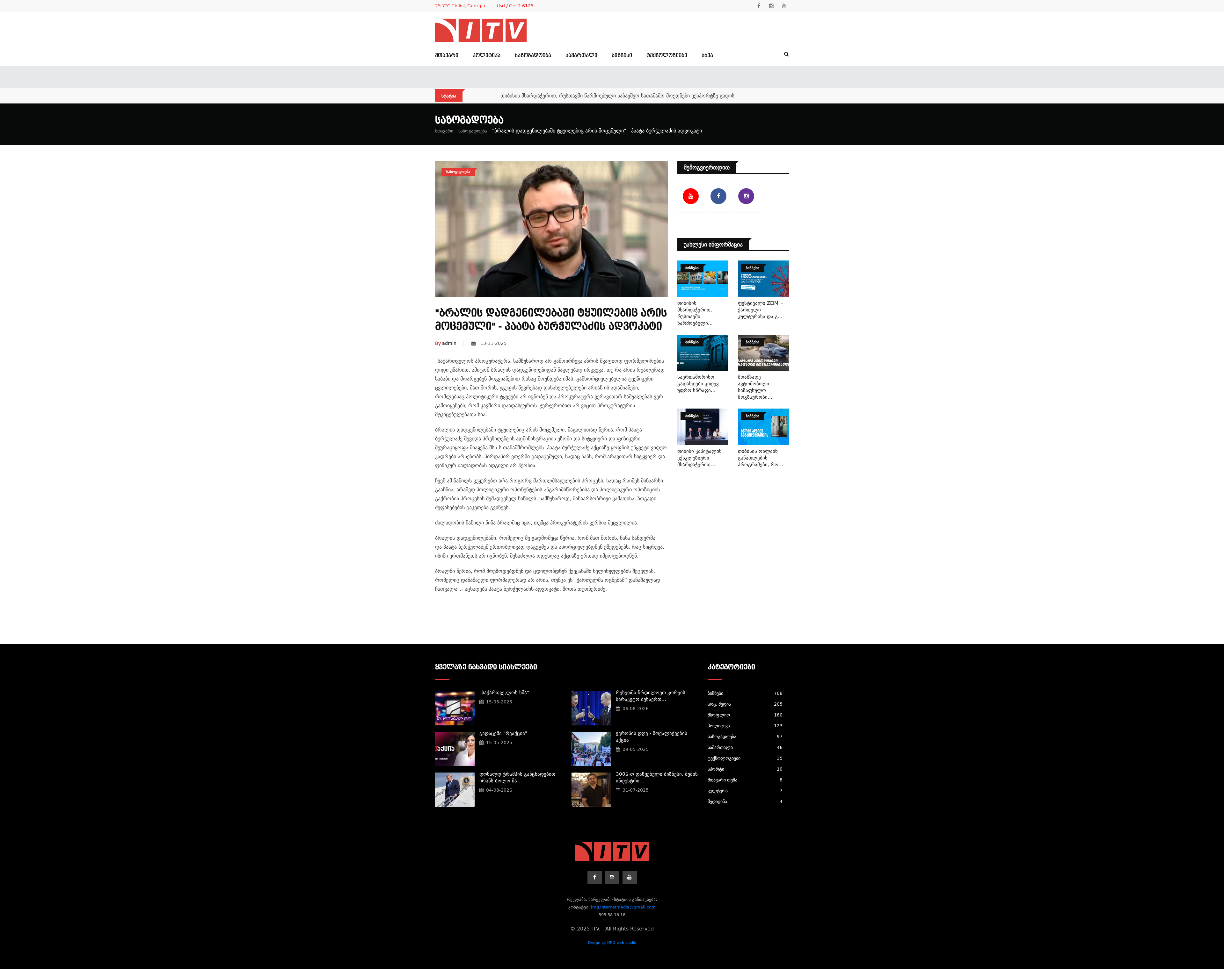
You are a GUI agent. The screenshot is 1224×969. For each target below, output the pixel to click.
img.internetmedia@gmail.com (623, 907)
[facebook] (758, 6)
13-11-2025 (493, 343)
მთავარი (446, 55)
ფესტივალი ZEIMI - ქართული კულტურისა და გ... (760, 309)
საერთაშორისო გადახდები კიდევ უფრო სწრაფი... (698, 383)
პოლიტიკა (486, 55)
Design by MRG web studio (612, 943)
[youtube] (784, 6)
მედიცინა (745, 801)
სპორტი (745, 769)
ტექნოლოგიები (666, 55)
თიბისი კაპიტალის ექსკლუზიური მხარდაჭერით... (699, 457)
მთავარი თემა (745, 779)
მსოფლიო (745, 714)
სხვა (707, 55)
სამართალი (581, 55)
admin (445, 343)
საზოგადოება (533, 55)
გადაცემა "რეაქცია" (503, 733)
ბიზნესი (622, 55)
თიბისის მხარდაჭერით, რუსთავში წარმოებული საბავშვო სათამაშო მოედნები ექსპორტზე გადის (617, 96)
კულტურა (745, 790)
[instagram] (771, 6)
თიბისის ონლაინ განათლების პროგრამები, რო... (760, 457)
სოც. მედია (745, 704)
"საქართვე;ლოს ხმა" (504, 692)
